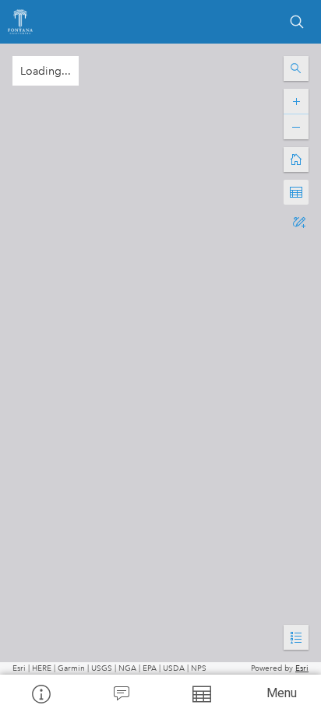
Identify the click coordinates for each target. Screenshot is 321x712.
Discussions (120, 693)
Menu (281, 693)
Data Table (200, 693)
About (40, 693)
